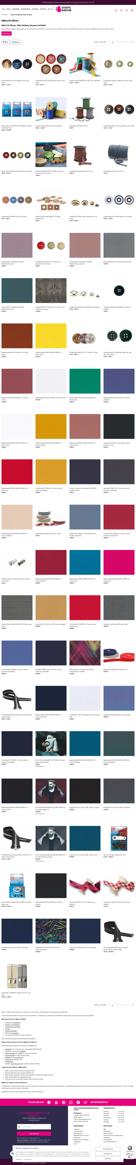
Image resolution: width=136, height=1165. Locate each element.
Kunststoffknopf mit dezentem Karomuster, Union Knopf (50, 81)
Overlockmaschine (16, 1064)
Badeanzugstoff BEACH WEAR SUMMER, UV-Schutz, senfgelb (49, 444)
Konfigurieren (108, 1153)
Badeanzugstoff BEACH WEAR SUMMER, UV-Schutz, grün (82, 399)
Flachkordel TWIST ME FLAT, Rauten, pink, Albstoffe (82, 903)
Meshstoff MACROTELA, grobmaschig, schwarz (118, 262)
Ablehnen (108, 1158)
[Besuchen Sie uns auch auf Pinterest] (63, 1102)
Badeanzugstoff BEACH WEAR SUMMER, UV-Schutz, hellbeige (14, 535)
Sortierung (15, 42)
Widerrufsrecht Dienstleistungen (113, 1135)
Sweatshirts (16, 1024)
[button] (116, 10)
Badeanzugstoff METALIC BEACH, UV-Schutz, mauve (15, 399)
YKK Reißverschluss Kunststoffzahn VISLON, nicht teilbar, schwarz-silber (16, 856)
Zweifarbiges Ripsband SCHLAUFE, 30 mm (48, 533)
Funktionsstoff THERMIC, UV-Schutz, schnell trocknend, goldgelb (49, 489)
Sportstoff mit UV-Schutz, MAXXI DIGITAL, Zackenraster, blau (48, 948)
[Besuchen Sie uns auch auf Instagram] (71, 1102)
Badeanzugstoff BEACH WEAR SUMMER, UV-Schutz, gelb (49, 353)
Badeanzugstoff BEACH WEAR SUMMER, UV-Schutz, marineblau (49, 716)
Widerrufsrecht (108, 1133)
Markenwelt (77, 1137)
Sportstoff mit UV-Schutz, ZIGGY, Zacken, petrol (83, 855)
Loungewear (15, 1033)
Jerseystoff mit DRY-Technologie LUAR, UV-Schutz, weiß (84, 716)
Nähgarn (23, 1051)
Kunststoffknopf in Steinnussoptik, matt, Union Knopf (15, 81)
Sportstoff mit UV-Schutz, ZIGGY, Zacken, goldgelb (50, 624)
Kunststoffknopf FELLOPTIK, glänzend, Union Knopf (119, 126)
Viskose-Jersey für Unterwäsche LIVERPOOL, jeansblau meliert (83, 489)
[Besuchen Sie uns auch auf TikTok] (78, 1102)
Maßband (8, 1057)
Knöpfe (20, 1053)
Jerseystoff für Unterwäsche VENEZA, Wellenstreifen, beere (12, 263)
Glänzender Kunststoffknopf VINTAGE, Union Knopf (16, 171)
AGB (105, 1129)
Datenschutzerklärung (23, 1140)
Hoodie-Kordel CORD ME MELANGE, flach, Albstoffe (84, 80)
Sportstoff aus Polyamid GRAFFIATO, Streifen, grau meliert (16, 625)
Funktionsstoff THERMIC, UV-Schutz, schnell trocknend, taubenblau (14, 670)
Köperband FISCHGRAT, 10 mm (78, 126)
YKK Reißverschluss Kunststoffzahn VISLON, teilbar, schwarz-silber (16, 716)
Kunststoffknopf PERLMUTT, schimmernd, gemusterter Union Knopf (48, 263)
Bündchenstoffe (10, 1055)
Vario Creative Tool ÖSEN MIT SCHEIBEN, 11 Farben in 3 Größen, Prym (16, 127)
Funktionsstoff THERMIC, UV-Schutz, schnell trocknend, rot (82, 625)
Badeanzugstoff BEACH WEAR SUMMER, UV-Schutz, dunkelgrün (117, 761)
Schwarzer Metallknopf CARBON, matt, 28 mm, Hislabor (117, 308)
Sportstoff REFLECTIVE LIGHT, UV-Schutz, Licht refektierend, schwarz (50, 308)
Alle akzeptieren (108, 1149)
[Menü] (133, 1146)
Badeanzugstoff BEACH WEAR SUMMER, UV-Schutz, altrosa (82, 444)
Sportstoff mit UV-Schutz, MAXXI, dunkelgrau (117, 807)
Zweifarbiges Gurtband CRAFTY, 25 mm (81, 171)
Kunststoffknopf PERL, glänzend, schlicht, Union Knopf (118, 81)
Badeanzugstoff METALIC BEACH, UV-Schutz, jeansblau (117, 399)
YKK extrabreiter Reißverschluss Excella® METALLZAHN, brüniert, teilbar (116, 948)
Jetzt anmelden (34, 1133)
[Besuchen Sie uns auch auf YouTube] (56, 1102)
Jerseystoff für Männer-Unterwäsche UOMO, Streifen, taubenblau (82, 535)
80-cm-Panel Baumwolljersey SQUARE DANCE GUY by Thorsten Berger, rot (51, 808)
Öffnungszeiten (78, 1133)
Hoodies (7, 1024)
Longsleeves (16, 1022)
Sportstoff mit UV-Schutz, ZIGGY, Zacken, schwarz (84, 807)
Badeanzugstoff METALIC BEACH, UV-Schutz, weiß (51, 397)
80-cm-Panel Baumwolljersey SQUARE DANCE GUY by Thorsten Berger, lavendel (51, 856)
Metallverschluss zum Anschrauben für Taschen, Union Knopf (15, 580)
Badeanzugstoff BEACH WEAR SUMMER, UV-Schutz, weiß (14, 444)
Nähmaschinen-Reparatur (81, 1139)
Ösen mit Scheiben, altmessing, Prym (114, 855)
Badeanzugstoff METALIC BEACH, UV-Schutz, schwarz (49, 903)
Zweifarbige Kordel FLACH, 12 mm (114, 171)
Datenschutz (28, 1159)
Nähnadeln (8, 1049)
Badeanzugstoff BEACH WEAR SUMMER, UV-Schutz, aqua (82, 580)
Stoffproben (77, 1141)
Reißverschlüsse (10, 1053)
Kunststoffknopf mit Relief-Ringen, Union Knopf (118, 216)
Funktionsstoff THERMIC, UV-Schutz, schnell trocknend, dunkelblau (14, 761)
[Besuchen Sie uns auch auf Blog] (85, 1102)
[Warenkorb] (132, 10)
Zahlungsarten (108, 1139)
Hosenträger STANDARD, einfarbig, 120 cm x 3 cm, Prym (16, 994)
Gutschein (77, 1129)
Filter (6, 42)
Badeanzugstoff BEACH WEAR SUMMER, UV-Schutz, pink (117, 580)
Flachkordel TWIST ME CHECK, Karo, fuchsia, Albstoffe (117, 903)
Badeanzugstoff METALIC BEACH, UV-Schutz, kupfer (15, 353)
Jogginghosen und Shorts (12, 1027)
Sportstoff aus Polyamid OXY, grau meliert (116, 624)
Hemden (7, 1029)
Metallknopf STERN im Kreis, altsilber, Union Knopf (84, 307)
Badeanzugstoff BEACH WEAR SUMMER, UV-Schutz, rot (14, 489)
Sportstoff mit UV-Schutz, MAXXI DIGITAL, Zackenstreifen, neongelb (81, 670)
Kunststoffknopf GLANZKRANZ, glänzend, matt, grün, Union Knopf (118, 353)
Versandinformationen (110, 1141)
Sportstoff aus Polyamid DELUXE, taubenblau (117, 715)
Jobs (75, 1144)
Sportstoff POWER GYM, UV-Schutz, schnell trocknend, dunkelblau (48, 670)
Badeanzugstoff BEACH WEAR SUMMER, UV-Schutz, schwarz (14, 808)
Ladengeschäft (78, 1131)
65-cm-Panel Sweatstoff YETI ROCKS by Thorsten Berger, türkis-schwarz (50, 761)
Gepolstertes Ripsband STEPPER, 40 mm (116, 669)
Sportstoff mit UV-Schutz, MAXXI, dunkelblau (14, 947)
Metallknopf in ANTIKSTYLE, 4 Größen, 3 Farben (83, 352)
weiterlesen (6, 33)
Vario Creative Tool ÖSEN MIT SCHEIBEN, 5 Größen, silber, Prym (16, 903)
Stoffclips (8, 1059)
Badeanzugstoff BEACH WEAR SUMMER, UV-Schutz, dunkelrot (49, 580)
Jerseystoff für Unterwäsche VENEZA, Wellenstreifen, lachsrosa (80, 263)
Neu (3, 9)
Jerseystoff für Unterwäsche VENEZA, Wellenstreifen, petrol (12, 308)
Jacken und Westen (11, 1031)
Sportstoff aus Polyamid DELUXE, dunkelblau (82, 947)
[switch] (130, 1157)
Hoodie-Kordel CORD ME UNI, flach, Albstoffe (49, 126)
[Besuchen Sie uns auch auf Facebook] (49, 1102)
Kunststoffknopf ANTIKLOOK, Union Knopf (13, 216)
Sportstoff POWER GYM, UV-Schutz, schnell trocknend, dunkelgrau (116, 489)
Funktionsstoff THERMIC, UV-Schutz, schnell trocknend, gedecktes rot (117, 535)
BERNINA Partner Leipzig (81, 1135)
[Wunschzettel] (126, 10)
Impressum (19, 1159)
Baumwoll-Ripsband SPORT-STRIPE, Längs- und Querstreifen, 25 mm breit (50, 172)
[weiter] (133, 42)
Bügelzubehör (9, 1061)
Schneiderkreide (18, 1057)
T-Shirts (7, 1022)
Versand (44, 1162)
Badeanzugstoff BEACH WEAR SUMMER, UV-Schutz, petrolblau (82, 761)
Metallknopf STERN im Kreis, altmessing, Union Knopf (83, 217)
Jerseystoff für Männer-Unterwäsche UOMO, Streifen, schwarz (117, 444)
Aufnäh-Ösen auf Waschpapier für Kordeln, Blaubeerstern (48, 217)
